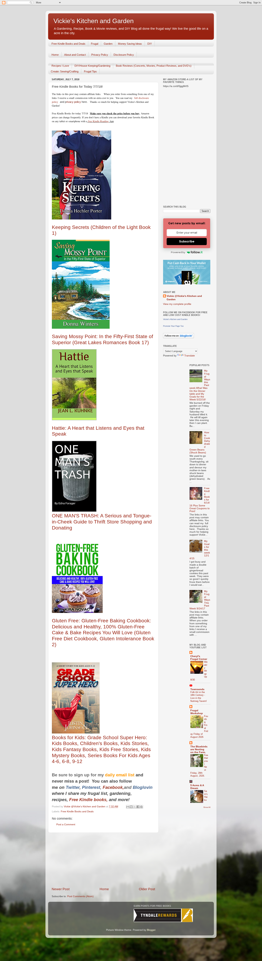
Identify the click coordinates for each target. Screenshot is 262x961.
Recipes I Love (60, 65)
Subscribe (186, 241)
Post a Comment (65, 824)
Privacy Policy (99, 54)
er (77, 787)
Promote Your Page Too (173, 326)
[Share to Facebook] (138, 807)
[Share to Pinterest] (141, 807)
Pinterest (91, 787)
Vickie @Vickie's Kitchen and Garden (184, 298)
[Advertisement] (103, 860)
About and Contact (75, 54)
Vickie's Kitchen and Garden (93, 21)
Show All (206, 807)
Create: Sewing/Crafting (64, 71)
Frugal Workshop (196, 712)
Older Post (147, 889)
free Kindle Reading (98, 121)
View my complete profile (177, 304)
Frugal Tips (90, 71)
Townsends (197, 689)
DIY (149, 43)
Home (55, 54)
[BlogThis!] (131, 807)
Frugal (94, 43)
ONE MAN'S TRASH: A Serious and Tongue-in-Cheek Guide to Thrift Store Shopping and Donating (102, 521)
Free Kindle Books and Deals (68, 43)
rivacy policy (73, 101)
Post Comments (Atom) (80, 896)
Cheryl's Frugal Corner (198, 657)
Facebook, (113, 787)
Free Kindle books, (88, 799)
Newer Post (61, 889)
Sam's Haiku (206, 795)
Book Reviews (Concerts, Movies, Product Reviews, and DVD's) (153, 65)
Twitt (71, 787)
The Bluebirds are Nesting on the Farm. (198, 749)
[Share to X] (134, 807)
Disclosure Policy (124, 54)
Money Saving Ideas (130, 43)
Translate (189, 355)
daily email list (120, 774)
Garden (108, 43)
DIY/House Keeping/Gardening (92, 65)
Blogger (151, 930)
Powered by (178, 252)
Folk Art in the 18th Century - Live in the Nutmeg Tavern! (198, 696)
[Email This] (128, 807)
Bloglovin (143, 787)
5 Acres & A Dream (197, 787)
